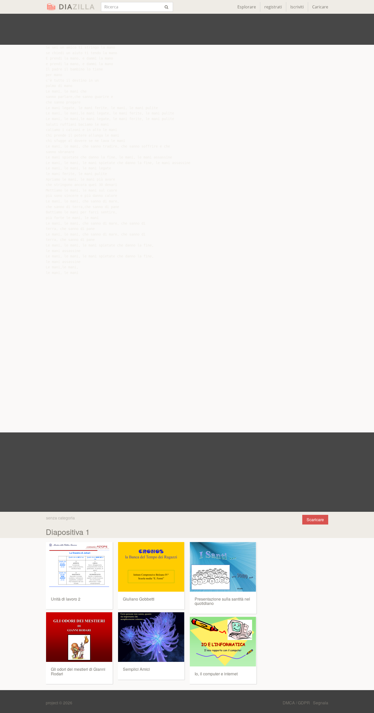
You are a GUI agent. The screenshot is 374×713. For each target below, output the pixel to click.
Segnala (320, 703)
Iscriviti (297, 7)
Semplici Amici (136, 669)
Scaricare (315, 519)
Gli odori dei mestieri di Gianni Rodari (78, 671)
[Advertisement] (187, 29)
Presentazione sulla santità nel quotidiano (222, 601)
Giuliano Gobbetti (138, 599)
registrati (273, 7)
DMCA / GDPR (297, 703)
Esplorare (246, 7)
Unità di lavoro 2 (65, 599)
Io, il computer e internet (216, 674)
